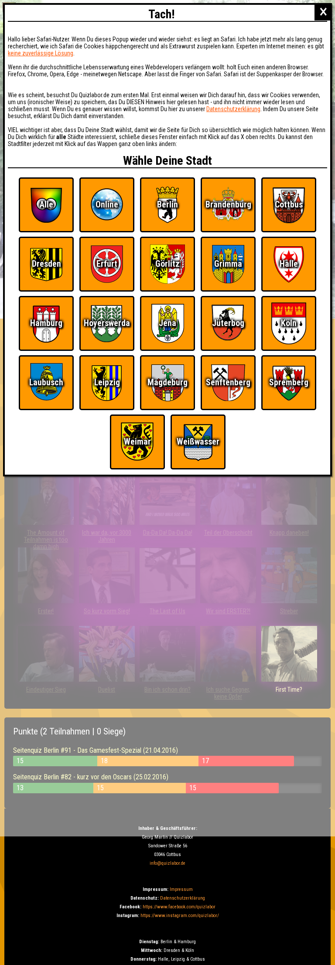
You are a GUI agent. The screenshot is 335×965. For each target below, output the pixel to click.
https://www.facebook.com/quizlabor (179, 907)
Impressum (181, 889)
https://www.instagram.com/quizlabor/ (179, 915)
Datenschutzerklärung (182, 898)
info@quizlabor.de (167, 863)
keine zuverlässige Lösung (40, 53)
